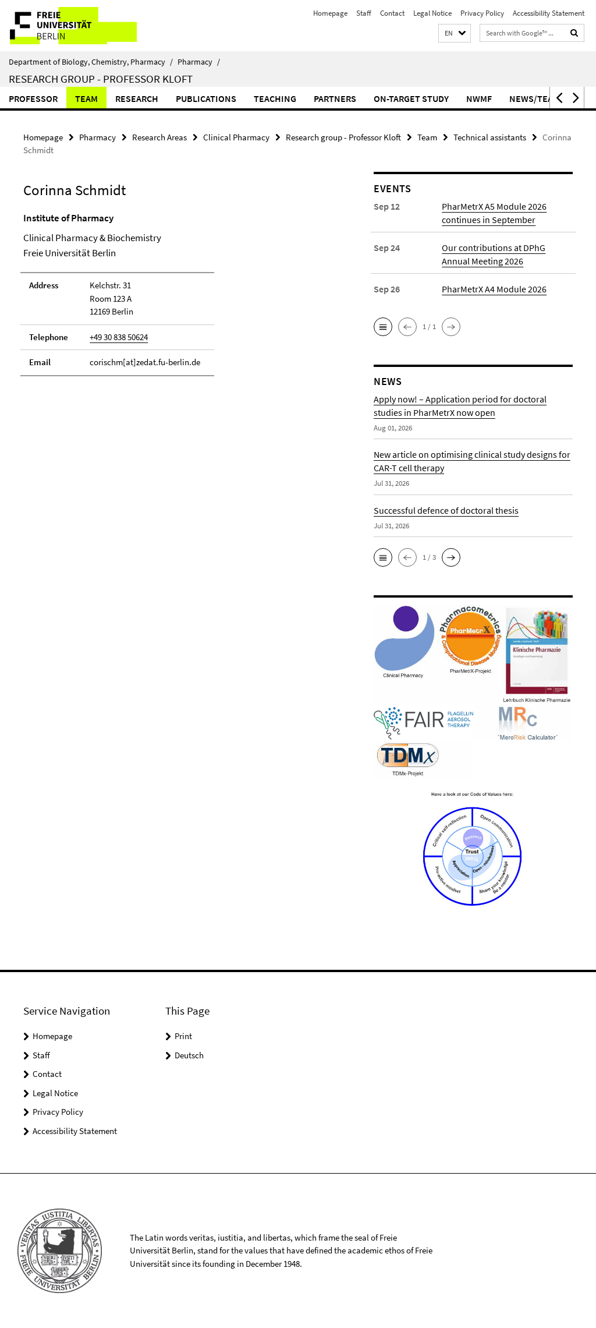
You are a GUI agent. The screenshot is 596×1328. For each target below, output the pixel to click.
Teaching (275, 98)
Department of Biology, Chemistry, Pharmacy (91, 62)
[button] (454, 33)
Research (136, 98)
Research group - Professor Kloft (101, 79)
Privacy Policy (482, 13)
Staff (363, 13)
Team (86, 98)
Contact (392, 13)
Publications (206, 98)
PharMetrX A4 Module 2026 (494, 289)
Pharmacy (199, 62)
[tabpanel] (179, 299)
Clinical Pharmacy (236, 137)
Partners (335, 98)
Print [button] (183, 1035)
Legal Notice (432, 13)
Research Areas (159, 137)
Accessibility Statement (548, 13)
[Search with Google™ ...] (574, 33)
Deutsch (189, 1055)
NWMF (479, 98)
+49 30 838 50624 (119, 336)
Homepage (330, 13)
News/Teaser (539, 98)
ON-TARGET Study (411, 98)
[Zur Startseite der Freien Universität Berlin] (77, 25)
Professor (33, 98)
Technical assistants (489, 137)
